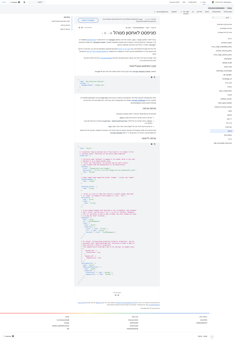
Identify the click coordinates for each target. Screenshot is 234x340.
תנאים (205, 336)
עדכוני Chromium (133, 320)
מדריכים (199, 12)
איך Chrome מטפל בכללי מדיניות (98, 51)
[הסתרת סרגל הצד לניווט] (212, 337)
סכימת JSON (91, 40)
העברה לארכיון (134, 325)
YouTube (66, 323)
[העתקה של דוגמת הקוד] (154, 77)
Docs (204, 2)
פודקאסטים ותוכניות (132, 328)
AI (193, 12)
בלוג (184, 2)
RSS (68, 328)
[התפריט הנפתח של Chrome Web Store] (154, 12)
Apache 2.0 (99, 302)
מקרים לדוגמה (134, 323)
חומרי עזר (186, 12)
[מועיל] (82, 27)
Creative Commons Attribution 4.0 (125, 302)
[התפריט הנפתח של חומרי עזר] (180, 12)
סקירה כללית (228, 12)
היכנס (4, 2)
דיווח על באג (203, 320)
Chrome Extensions (216, 8)
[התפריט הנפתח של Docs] (200, 2)
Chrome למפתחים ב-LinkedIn (60, 325)
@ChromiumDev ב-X (63, 320)
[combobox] (36, 2)
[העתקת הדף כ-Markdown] (105, 33)
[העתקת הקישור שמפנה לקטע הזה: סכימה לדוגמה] (140, 138)
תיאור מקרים (193, 2)
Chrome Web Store (162, 12)
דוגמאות (174, 12)
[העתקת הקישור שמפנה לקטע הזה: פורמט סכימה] (141, 109)
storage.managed (106, 58)
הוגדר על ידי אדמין (124, 49)
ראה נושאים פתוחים (201, 323)
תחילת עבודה (216, 12)
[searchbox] (222, 17)
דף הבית (153, 27)
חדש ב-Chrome (174, 2)
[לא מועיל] (79, 27)
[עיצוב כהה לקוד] (151, 77)
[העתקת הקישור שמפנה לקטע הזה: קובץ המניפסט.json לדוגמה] (127, 66)
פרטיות (200, 336)
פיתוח (207, 12)
